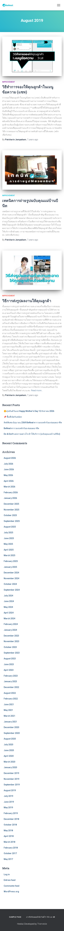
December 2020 (11, 727)
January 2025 (10, 567)
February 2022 (11, 698)
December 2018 (11, 819)
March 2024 (9, 618)
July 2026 (8, 464)
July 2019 (8, 796)
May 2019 (8, 807)
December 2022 (11, 687)
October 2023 (10, 647)
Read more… (37, 390)
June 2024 (9, 601)
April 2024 (9, 613)
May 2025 (8, 544)
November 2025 (11, 509)
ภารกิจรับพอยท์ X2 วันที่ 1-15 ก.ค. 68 (40, 917)
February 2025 (11, 561)
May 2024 (8, 607)
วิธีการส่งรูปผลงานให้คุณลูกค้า (26, 300)
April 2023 (9, 670)
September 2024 (12, 590)
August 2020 (10, 739)
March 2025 (9, 555)
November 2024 (11, 578)
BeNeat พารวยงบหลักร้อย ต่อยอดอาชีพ (21, 428)
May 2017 (8, 859)
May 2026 (8, 475)
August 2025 (10, 527)
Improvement (8, 82)
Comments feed (11, 886)
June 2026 (9, 469)
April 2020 (9, 756)
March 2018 (9, 842)
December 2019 (11, 773)
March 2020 (9, 762)
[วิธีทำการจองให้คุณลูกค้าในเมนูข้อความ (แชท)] (32, 56)
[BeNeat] (9, 5)
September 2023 (12, 653)
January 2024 (10, 630)
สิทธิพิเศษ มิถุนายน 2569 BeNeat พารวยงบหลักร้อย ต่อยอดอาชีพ (33, 422)
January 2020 (10, 767)
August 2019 (10, 790)
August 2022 (10, 693)
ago (32, 139)
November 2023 (11, 641)
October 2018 (10, 825)
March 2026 (9, 486)
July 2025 (8, 532)
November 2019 (11, 779)
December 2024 (11, 572)
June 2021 (9, 704)
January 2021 (10, 721)
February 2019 (11, 813)
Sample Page (15, 917)
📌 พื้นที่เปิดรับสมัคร (13, 417)
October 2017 (10, 853)
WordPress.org (11, 891)
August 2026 (10, 458)
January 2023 (10, 681)
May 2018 (8, 830)
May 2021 (8, 710)
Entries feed (9, 880)
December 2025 (11, 504)
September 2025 (12, 521)
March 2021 (9, 716)
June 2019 (9, 802)
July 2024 (8, 595)
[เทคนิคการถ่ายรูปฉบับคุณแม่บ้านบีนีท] (32, 170)
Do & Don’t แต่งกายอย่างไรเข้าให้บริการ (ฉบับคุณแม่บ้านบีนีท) (32, 434)
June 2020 (9, 750)
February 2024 (11, 624)
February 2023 (11, 676)
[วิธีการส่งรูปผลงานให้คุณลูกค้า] (32, 270)
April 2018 (9, 836)
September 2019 (12, 784)
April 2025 (9, 550)
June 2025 (9, 538)
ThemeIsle (42, 924)
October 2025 (10, 515)
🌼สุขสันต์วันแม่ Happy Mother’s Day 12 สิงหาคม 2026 (29, 411)
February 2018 (11, 848)
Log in (7, 874)
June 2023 (9, 664)
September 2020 (12, 733)
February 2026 (11, 492)
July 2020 (8, 744)
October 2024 (10, 584)
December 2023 (11, 636)
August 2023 (10, 658)
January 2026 (10, 498)
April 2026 (9, 481)
